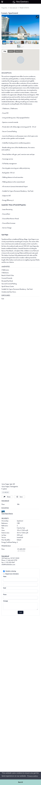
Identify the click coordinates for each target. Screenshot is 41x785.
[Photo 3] (11, 42)
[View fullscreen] (37, 17)
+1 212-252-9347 (9, 562)
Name (4, 576)
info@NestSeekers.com (8, 564)
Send (20, 612)
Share (8, 497)
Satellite (11, 51)
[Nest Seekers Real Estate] (20, 1)
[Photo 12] (22, 46)
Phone (4, 594)
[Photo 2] (7, 42)
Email (4, 588)
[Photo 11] (18, 46)
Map (4, 51)
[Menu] (2, 2)
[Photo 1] (4, 42)
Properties (4, 8)
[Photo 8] (29, 42)
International (13, 8)
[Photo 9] (33, 42)
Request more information (12, 574)
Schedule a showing (10, 571)
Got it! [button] (20, 782)
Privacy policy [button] (32, 776)
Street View (19, 51)
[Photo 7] (26, 42)
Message (5, 601)
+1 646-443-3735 (11, 560)
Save (21, 497)
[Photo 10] (36, 42)
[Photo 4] (15, 42)
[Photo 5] (18, 42)
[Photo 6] (22, 42)
